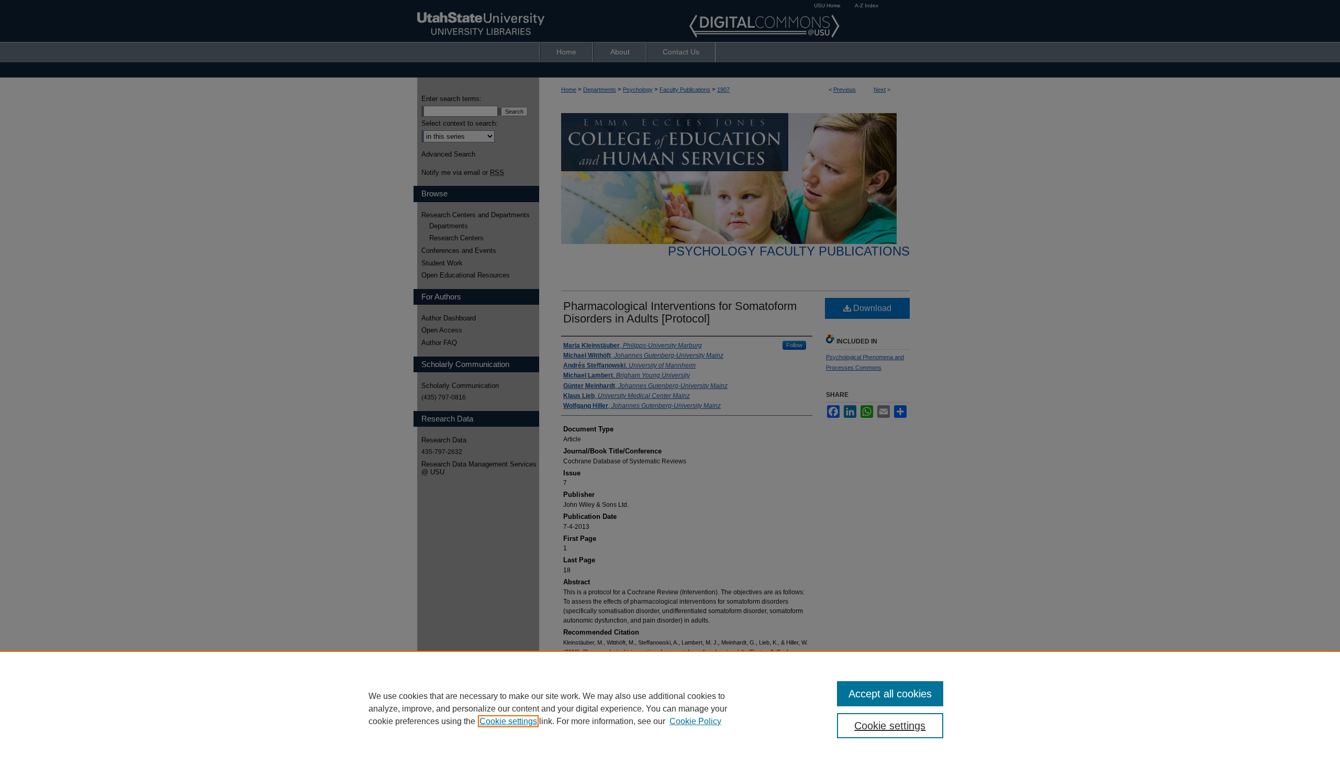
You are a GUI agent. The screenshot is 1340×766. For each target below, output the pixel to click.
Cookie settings (508, 721)
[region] (670, 708)
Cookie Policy (695, 721)
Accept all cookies (890, 694)
